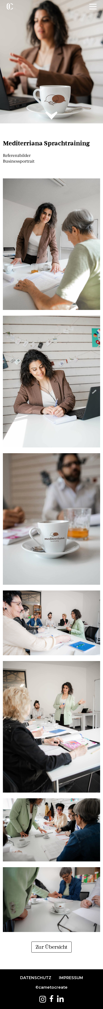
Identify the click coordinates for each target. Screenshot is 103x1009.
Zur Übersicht (51, 947)
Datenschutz (35, 978)
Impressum (71, 978)
